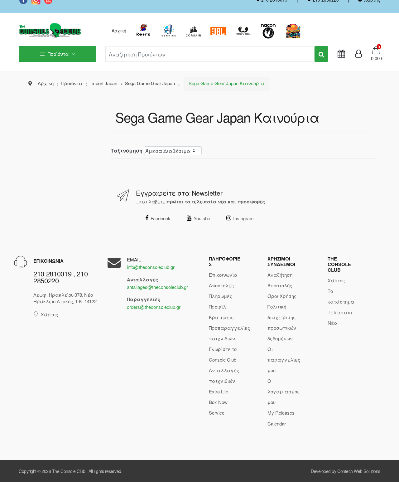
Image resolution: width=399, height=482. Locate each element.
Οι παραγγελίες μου (283, 359)
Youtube (202, 218)
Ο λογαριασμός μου (283, 391)
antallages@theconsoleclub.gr (157, 287)
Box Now (218, 402)
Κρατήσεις (221, 317)
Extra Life (218, 391)
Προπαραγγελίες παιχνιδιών (229, 333)
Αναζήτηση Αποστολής (279, 280)
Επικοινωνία (223, 274)
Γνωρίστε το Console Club (223, 354)
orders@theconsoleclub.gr (153, 307)
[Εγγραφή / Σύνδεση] (358, 54)
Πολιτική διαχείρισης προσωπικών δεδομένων (281, 322)
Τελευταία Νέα (340, 317)
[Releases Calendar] (341, 54)
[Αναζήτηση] (321, 54)
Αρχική (119, 30)
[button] (375, 58)
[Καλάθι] (376, 50)
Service (216, 412)
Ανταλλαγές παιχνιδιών (224, 375)
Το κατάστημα (341, 296)
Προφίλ (217, 306)
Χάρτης (49, 314)
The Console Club (68, 471)
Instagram (243, 218)
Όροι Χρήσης (281, 296)
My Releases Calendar (281, 417)
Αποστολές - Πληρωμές (223, 290)
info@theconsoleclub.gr (151, 267)
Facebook (161, 218)
